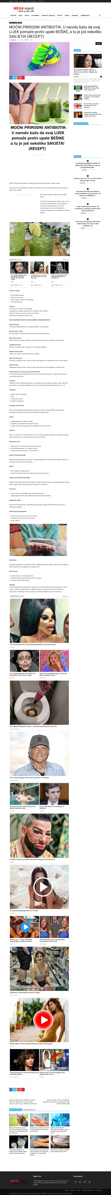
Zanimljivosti (85, 15)
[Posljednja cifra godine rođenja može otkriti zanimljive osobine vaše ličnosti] (78, 115)
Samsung (84, 170)
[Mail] (89, 1182)
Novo (20, 15)
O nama (21, 1)
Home (10, 20)
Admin (82, 228)
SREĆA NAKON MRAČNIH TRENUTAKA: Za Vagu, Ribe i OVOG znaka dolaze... (91, 88)
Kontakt (16, 1)
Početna (11, 1)
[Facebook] (75, 1182)
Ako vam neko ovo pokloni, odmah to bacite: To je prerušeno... (91, 105)
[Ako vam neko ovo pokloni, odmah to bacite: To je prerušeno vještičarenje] (78, 106)
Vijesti (27, 15)
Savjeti (67, 15)
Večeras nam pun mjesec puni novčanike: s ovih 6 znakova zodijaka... (92, 96)
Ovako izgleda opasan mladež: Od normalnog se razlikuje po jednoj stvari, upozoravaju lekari (88, 208)
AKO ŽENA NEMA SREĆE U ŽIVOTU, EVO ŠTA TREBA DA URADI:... (85, 72)
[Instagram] (85, 1182)
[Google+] (80, 1182)
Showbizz (75, 15)
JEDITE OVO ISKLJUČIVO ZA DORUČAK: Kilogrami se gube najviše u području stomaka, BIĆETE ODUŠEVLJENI (56, 1102)
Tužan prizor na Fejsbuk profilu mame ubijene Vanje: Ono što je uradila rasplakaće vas (87, 224)
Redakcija (13, 40)
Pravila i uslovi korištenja (31, 1)
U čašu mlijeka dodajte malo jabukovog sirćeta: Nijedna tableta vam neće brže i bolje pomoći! (18, 1151)
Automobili (35, 15)
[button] (100, 15)
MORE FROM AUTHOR (29, 1110)
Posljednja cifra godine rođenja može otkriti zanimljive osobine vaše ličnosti (92, 114)
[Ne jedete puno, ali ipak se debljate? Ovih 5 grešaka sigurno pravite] (60, 1141)
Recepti (59, 15)
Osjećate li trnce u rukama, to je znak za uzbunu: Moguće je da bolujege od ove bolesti (39, 1129)
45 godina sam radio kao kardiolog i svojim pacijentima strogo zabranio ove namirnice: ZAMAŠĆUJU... (88, 193)
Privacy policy (41, 1)
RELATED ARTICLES (15, 1110)
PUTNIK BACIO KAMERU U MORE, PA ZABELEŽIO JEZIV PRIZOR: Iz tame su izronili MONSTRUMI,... (87, 165)
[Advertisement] (39, 168)
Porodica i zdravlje (48, 15)
